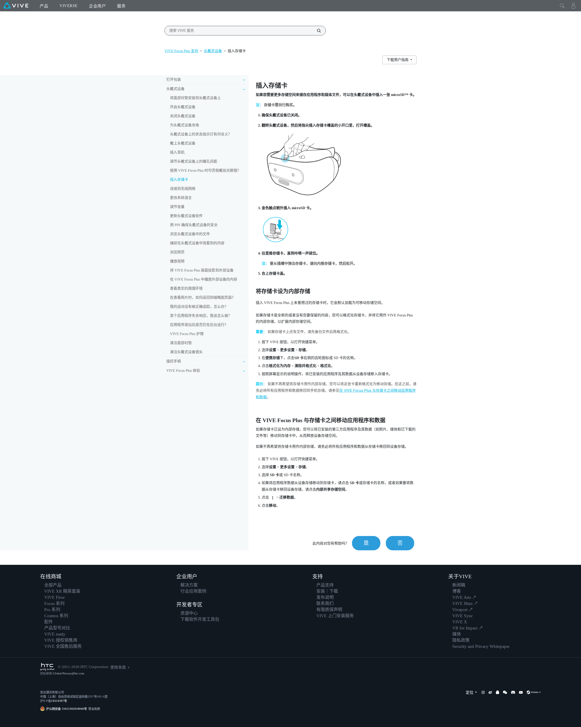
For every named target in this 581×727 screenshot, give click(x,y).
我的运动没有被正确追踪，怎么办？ (199, 306)
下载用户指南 (398, 60)
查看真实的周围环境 (186, 288)
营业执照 (93, 708)
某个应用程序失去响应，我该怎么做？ (201, 316)
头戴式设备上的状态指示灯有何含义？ (201, 134)
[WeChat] (505, 692)
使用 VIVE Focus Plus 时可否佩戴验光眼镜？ (205, 170)
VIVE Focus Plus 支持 (181, 51)
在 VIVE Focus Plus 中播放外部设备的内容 (203, 279)
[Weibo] (490, 692)
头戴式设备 (213, 51)
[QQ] (497, 692)
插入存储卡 (179, 179)
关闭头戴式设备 (182, 116)
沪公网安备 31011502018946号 (66, 708)
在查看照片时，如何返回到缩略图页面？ (202, 297)
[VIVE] (15, 5)
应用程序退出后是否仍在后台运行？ (199, 325)
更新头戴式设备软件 (186, 216)
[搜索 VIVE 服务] (316, 30)
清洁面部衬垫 (181, 343)
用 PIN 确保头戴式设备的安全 (194, 225)
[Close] (562, 5)
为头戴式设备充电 (184, 125)
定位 (469, 692)
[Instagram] (483, 692)
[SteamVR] (533, 692)
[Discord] (513, 692)
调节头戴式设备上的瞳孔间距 (193, 161)
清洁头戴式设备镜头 (186, 352)
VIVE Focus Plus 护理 (187, 334)
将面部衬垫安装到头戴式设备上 (195, 98)
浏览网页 (177, 252)
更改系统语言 (181, 198)
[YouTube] (521, 692)
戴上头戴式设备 (182, 143)
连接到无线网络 (182, 189)
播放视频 (177, 261)
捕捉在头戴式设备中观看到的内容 (197, 243)
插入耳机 (177, 152)
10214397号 (59, 701)
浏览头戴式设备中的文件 (190, 234)
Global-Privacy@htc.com (68, 673)
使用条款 (118, 667)
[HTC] (47, 667)
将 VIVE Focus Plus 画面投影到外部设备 (202, 270)
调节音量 (177, 207)
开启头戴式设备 (182, 107)
